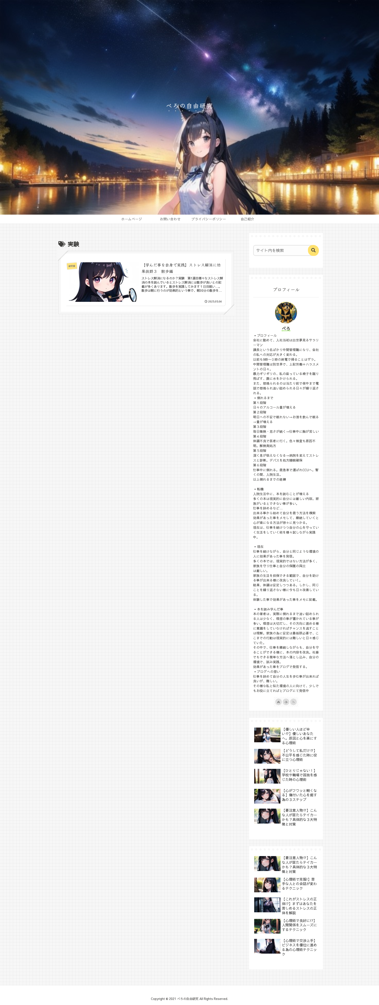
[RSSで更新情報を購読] (293, 702)
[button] (313, 250)
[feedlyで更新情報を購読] (286, 702)
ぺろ (286, 328)
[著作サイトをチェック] (278, 702)
